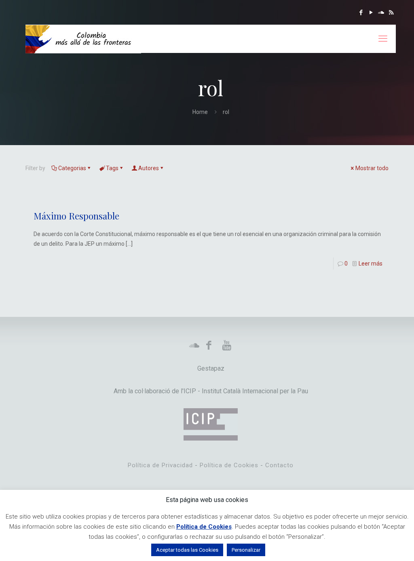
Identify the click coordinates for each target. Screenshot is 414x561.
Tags (112, 168)
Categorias (72, 168)
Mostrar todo (372, 168)
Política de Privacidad (160, 465)
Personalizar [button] (246, 550)
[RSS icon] (391, 12)
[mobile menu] (383, 39)
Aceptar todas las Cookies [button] (187, 550)
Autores (148, 168)
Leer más (370, 263)
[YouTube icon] (371, 12)
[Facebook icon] (361, 12)
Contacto (279, 465)
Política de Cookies (229, 465)
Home (200, 112)
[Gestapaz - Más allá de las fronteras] (83, 39)
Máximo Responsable (76, 216)
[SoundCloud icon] (381, 12)
